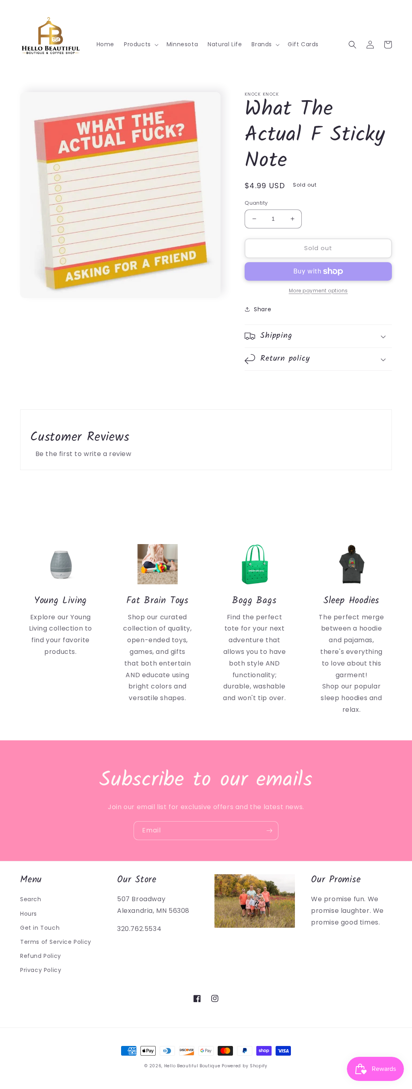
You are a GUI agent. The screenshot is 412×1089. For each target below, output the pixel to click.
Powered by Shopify (245, 1066)
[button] (140, 44)
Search (30, 899)
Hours (28, 914)
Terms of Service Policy (55, 942)
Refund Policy (40, 956)
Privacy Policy (40, 970)
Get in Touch (40, 928)
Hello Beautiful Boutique (192, 1066)
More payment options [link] (318, 290)
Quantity (256, 203)
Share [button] (262, 309)
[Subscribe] (269, 830)
